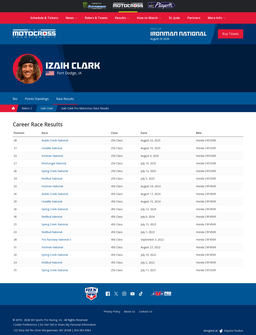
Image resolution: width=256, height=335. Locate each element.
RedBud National (52, 178)
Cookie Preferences (25, 324)
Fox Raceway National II (56, 239)
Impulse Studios (233, 330)
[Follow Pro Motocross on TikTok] (141, 294)
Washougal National (54, 163)
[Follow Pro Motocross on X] (116, 294)
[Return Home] (34, 34)
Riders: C (27, 108)
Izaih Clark (46, 108)
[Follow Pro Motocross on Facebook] (108, 294)
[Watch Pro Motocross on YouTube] (132, 294)
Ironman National (178, 34)
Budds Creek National (55, 140)
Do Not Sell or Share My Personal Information (68, 324)
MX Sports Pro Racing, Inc (47, 320)
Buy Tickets (230, 34)
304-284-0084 (82, 330)
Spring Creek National (55, 171)
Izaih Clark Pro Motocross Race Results (85, 108)
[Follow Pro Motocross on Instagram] (124, 294)
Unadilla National (52, 148)
